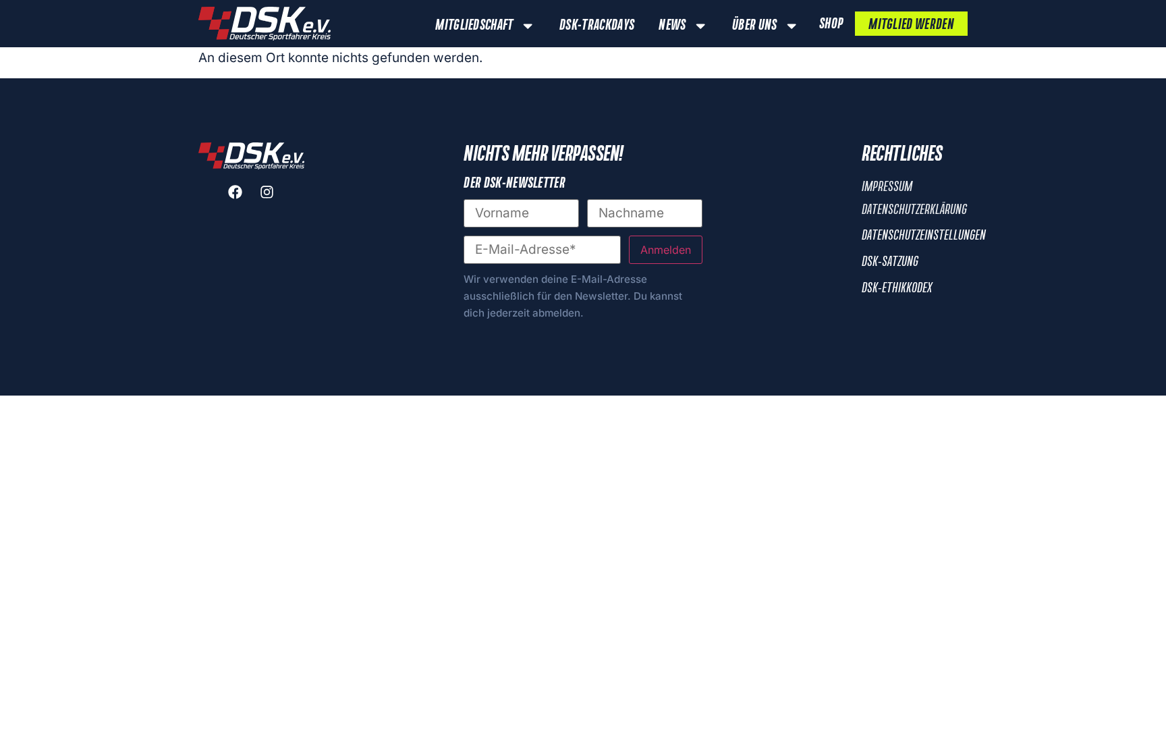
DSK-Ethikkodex (897, 288)
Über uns (754, 25)
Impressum (887, 187)
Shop (831, 24)
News (672, 25)
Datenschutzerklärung (914, 210)
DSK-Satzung (890, 261)
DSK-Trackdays (596, 25)
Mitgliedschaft (474, 25)
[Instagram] (267, 192)
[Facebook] (235, 192)
